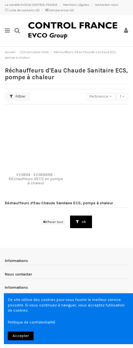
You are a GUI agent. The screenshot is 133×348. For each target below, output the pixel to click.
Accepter (21, 336)
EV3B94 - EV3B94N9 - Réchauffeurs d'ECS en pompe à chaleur (36, 178)
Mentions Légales (76, 5)
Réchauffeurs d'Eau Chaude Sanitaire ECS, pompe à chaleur (59, 203)
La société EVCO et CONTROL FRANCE (31, 5)
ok (83, 221)
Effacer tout (54, 222)
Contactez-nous (106, 5)
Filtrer (20, 96)
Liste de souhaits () (24, 10)
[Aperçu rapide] (43, 168)
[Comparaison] (36, 168)
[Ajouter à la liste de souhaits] (28, 168)
